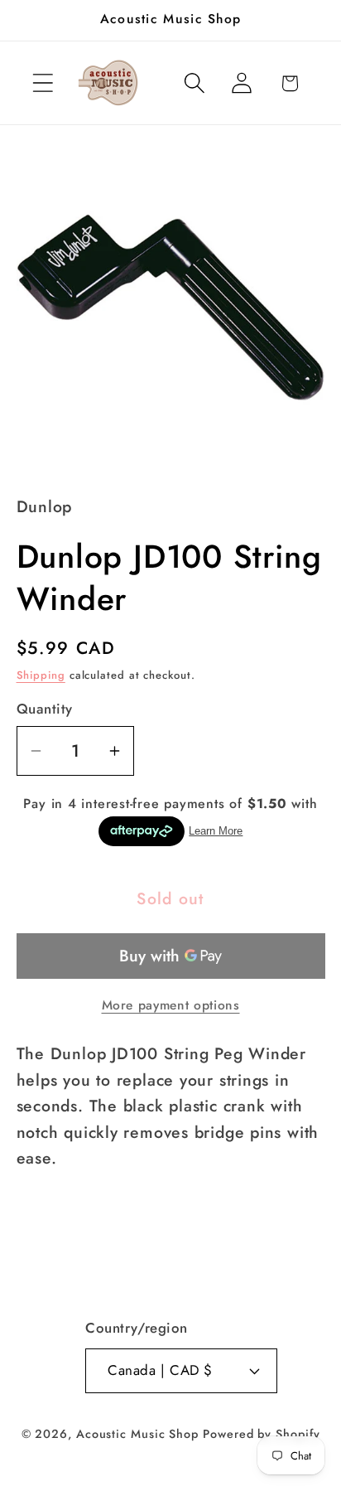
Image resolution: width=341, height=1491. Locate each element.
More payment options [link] (171, 1005)
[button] (42, 83)
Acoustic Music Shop (137, 1434)
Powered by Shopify (261, 1434)
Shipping (41, 675)
